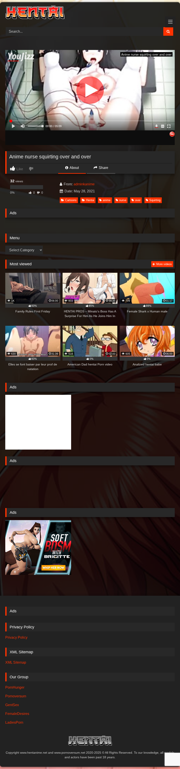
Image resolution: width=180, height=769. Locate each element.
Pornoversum (15, 696)
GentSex (12, 705)
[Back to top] (166, 756)
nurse (122, 200)
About (74, 168)
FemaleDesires (17, 714)
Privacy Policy (16, 637)
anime (106, 200)
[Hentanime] (90, 13)
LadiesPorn (14, 722)
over (137, 200)
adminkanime (84, 184)
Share (103, 168)
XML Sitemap (15, 662)
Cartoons (71, 200)
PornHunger (14, 687)
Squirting (154, 200)
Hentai (90, 200)
